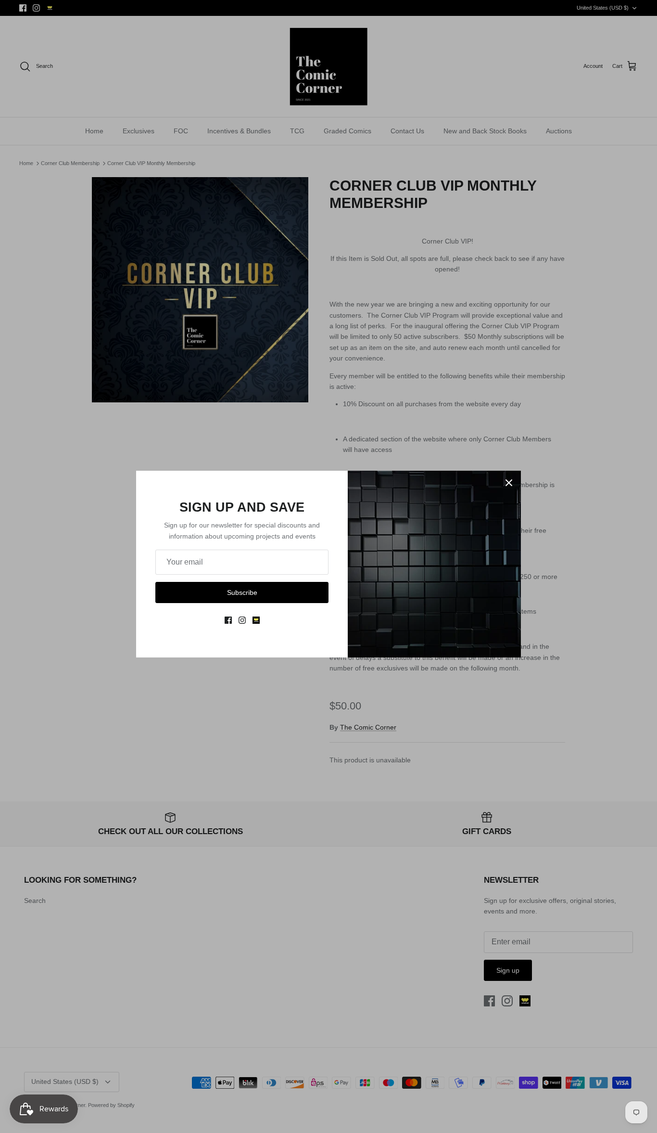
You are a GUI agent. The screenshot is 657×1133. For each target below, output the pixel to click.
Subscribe (242, 592)
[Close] (508, 482)
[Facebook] (228, 620)
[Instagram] (242, 620)
